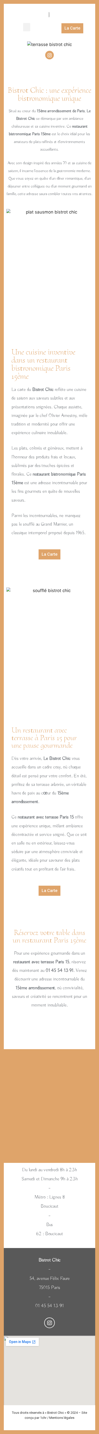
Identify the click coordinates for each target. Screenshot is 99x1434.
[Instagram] (49, 55)
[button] (26, 27)
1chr (43, 1418)
